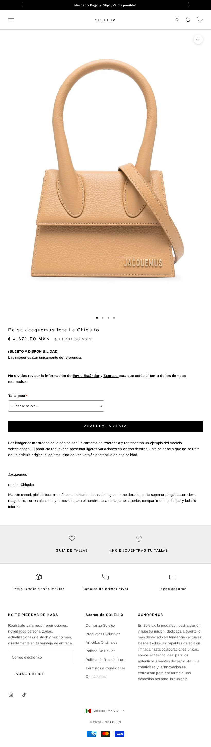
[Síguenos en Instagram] (10, 694)
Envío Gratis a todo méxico (38, 589)
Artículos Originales (101, 642)
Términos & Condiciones (106, 668)
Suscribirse (30, 674)
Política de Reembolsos (105, 659)
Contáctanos (96, 676)
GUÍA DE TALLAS (72, 550)
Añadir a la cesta (105, 426)
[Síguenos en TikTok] (24, 694)
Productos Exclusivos (103, 634)
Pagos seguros (172, 589)
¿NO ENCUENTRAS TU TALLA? (139, 550)
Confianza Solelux (100, 625)
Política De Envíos (100, 651)
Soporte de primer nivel (105, 589)
